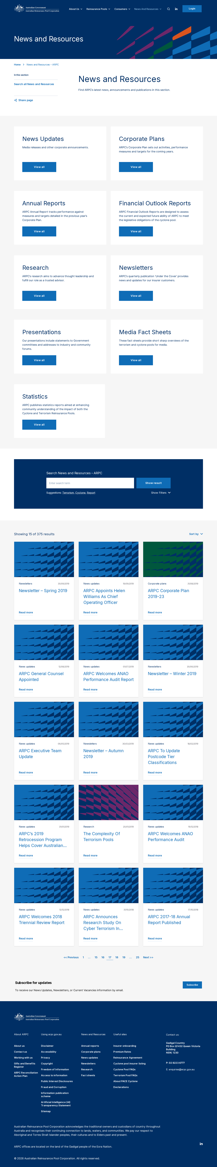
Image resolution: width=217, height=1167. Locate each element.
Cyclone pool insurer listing (129, 1063)
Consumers (121, 9)
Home (17, 64)
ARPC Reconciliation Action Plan (26, 1074)
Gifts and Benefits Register (24, 1065)
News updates (89, 1057)
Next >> (148, 957)
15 (96, 957)
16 (102, 957)
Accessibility (48, 1051)
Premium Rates (122, 1051)
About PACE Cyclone (125, 1081)
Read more (26, 612)
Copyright (47, 1063)
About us (74, 9)
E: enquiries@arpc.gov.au (180, 1069)
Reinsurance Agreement (127, 1057)
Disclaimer (47, 1045)
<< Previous (71, 957)
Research (87, 1069)
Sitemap (46, 1111)
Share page (25, 100)
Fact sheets (88, 1075)
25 (137, 957)
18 (116, 957)
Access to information (54, 1075)
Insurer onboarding (124, 1045)
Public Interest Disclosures (57, 1081)
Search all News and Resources (34, 84)
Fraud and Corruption (53, 1087)
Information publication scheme (54, 1095)
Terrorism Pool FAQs (125, 1075)
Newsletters (88, 1063)
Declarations (121, 1087)
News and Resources (146, 9)
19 (123, 957)
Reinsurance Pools (97, 9)
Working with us (23, 1057)
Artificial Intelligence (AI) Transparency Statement (56, 1104)
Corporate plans (91, 1051)
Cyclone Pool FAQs (124, 1069)
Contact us (20, 1051)
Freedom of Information (55, 1069)
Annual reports (90, 1045)
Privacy (45, 1057)
